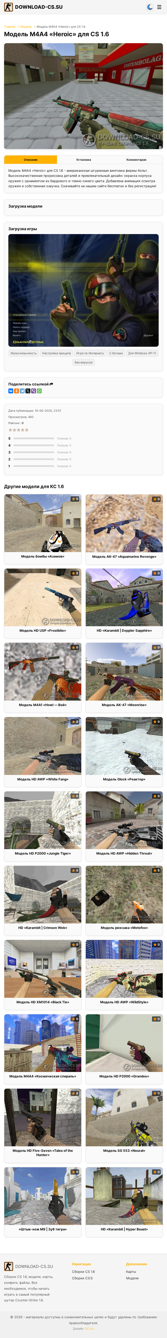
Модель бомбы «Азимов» (42, 556)
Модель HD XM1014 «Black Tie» (42, 1002)
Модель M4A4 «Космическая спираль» (42, 1076)
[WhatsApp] (39, 390)
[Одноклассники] (16, 390)
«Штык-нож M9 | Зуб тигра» (43, 1229)
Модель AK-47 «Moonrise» (124, 705)
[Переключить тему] (150, 7)
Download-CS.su (39, 7)
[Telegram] (22, 390)
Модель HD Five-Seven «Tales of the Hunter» (43, 1153)
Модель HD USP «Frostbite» (43, 630)
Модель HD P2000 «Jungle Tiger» (43, 853)
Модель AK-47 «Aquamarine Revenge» (124, 557)
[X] (27, 390)
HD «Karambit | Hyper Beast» (124, 1229)
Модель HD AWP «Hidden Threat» (124, 853)
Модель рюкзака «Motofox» (124, 928)
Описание (30, 159)
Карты (131, 1272)
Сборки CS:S (82, 1278)
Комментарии (136, 159)
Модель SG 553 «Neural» (124, 1151)
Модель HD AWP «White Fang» (42, 779)
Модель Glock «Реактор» (124, 779)
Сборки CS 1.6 (83, 1272)
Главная (9, 26)
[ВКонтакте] (10, 390)
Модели (26, 26)
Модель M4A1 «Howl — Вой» (43, 705)
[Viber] (33, 390)
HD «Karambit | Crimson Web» (42, 928)
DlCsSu (89, 1328)
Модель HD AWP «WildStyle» (124, 1002)
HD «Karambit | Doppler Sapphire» (124, 630)
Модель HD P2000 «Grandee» (124, 1076)
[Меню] (159, 7)
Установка (83, 159)
